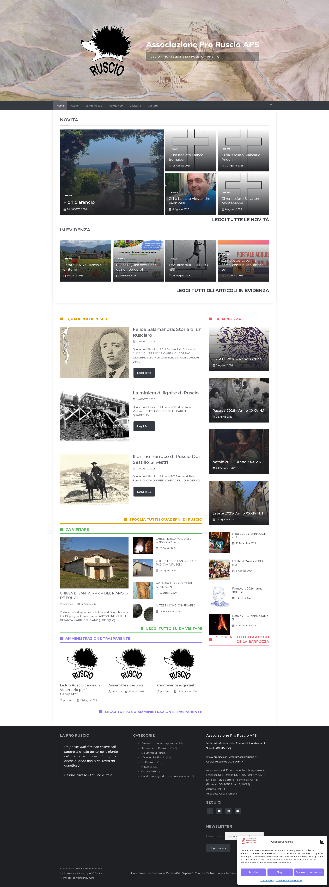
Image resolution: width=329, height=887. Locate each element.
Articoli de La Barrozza (155, 748)
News (68, 195)
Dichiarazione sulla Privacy (289, 880)
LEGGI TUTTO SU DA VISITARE (174, 629)
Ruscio (75, 105)
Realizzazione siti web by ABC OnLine (81, 873)
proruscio (68, 604)
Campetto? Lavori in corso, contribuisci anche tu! (243, 264)
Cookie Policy (267, 880)
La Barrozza (148, 762)
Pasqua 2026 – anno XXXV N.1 (238, 410)
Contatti (153, 105)
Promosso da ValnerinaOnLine (77, 877)
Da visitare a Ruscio (153, 752)
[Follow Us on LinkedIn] (238, 811)
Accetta (253, 872)
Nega (280, 872)
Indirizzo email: (215, 836)
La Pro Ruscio (94, 105)
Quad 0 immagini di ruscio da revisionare (165, 776)
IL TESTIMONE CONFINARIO (175, 605)
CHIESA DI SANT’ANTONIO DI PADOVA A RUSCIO (176, 562)
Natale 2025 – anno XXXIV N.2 (238, 462)
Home (60, 105)
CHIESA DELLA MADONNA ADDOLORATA (174, 540)
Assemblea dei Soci (125, 685)
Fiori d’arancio (79, 202)
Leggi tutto (144, 372)
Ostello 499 (116, 105)
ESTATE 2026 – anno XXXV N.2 (238, 359)
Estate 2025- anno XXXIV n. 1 (237, 513)
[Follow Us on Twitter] (219, 811)
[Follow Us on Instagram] (228, 811)
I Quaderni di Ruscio (153, 757)
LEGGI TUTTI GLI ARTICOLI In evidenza (222, 290)
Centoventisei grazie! (175, 685)
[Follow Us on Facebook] (210, 811)
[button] (322, 841)
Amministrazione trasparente (159, 743)
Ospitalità (135, 105)
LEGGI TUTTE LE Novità (240, 219)
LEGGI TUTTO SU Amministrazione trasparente (153, 712)
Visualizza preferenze (309, 872)
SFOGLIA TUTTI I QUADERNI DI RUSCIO (166, 519)
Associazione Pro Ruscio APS (202, 44)
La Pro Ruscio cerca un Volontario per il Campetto (80, 689)
